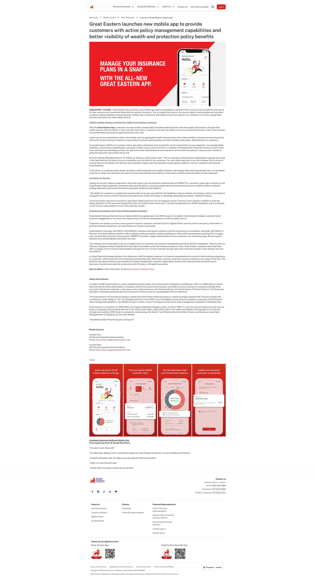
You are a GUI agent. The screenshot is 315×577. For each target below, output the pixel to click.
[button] (214, 7)
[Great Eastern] (91, 7)
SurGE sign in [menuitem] (159, 533)
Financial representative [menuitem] (133, 512)
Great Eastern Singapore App (140, 269)
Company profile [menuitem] (99, 508)
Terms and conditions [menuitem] (98, 567)
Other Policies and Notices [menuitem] (164, 567)
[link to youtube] (116, 492)
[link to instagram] (98, 492)
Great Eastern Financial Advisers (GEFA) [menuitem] (163, 516)
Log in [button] (221, 7)
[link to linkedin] (110, 492)
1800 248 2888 (219, 485)
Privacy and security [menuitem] (143, 567)
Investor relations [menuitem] (99, 512)
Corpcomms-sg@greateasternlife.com (112, 340)
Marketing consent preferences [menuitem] (121, 567)
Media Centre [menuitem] (97, 516)
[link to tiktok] (104, 492)
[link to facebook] (92, 492)
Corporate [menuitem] (126, 508)
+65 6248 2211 (219, 492)
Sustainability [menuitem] (97, 521)
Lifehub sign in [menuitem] (159, 529)
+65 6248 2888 (218, 489)
